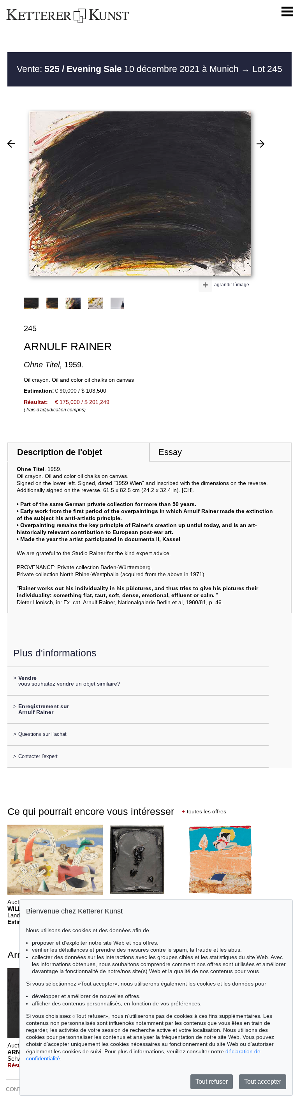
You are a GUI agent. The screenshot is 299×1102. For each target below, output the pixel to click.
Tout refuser (211, 1081)
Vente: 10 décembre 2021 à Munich (129, 69)
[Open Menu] (287, 11)
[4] (260, 144)
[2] (11, 144)
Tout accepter (262, 1081)
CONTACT (19, 1089)
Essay (170, 452)
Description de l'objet (59, 452)
